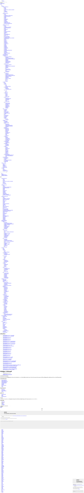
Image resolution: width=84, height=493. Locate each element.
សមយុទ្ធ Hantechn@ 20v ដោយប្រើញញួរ (7, 359)
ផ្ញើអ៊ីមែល (1, 407)
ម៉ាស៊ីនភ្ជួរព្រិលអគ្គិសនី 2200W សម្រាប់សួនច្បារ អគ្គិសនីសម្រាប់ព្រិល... (10, 367)
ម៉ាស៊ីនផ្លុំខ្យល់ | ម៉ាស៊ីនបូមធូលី (4, 175)
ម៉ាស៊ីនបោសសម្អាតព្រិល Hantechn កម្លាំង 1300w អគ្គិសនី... (9, 369)
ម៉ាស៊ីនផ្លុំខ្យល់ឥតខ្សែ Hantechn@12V (7, 374)
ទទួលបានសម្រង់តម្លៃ (2, 3)
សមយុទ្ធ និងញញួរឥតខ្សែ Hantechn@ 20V (7, 363)
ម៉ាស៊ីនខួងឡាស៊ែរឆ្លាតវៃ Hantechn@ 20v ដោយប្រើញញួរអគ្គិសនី (9, 361)
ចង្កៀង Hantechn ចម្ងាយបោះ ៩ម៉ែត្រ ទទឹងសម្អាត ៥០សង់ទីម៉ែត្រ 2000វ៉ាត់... (10, 365)
